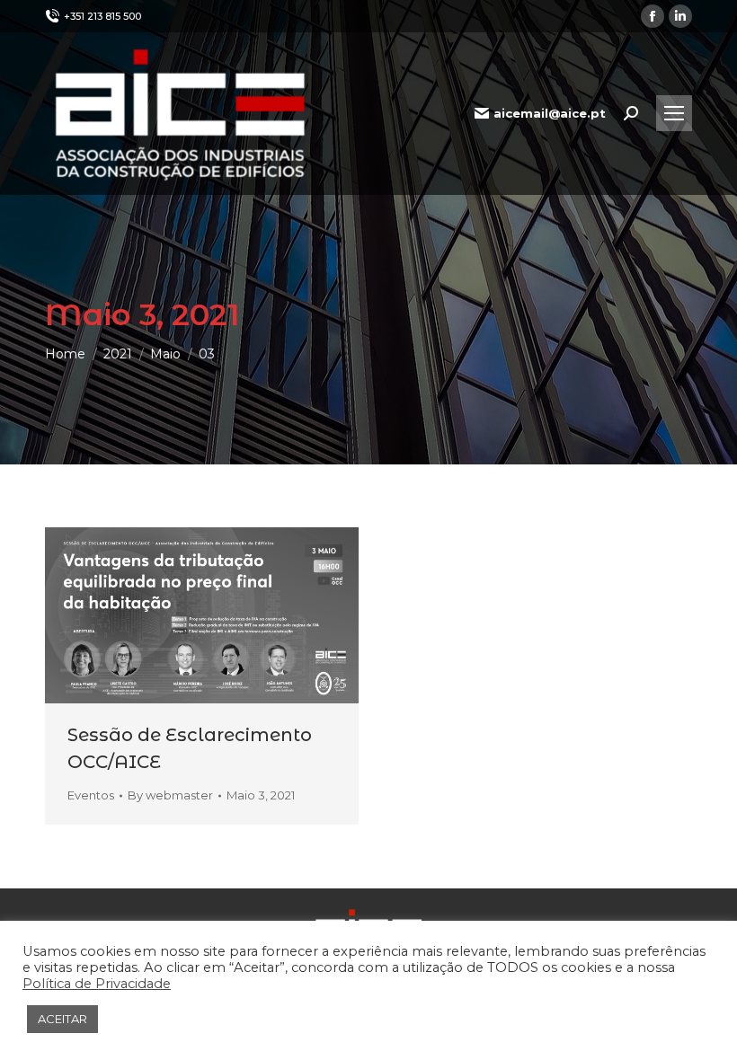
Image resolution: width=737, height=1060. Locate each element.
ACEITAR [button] (62, 1018)
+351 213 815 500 (102, 16)
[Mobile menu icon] (674, 113)
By (170, 795)
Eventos (90, 795)
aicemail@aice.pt (549, 113)
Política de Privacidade (96, 984)
